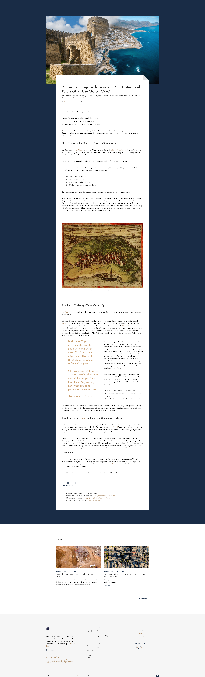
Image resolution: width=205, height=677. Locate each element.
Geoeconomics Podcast (110, 464)
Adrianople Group (69, 485)
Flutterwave (66, 323)
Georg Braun (100, 290)
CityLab (115, 427)
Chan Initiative (127, 326)
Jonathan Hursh (123, 425)
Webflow (91, 675)
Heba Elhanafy (79, 150)
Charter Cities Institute (119, 150)
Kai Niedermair (69, 102)
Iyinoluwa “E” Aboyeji (69, 312)
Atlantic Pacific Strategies (73, 675)
